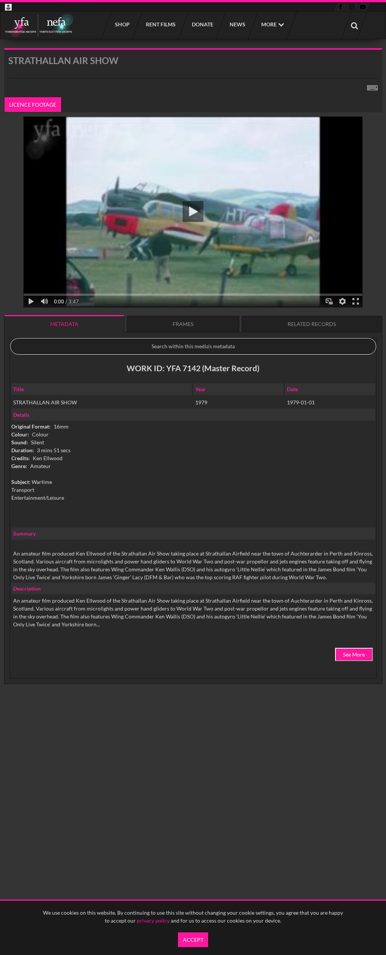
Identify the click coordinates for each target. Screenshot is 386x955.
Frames (183, 324)
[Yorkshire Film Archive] (39, 25)
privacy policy (153, 920)
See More (354, 654)
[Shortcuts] (372, 86)
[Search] (354, 25)
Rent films (160, 24)
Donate (202, 24)
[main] (193, 385)
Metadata (64, 324)
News (237, 24)
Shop (122, 24)
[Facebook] (340, 7)
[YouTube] (363, 7)
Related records (312, 324)
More (269, 24)
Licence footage (32, 104)
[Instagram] (351, 7)
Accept (193, 940)
